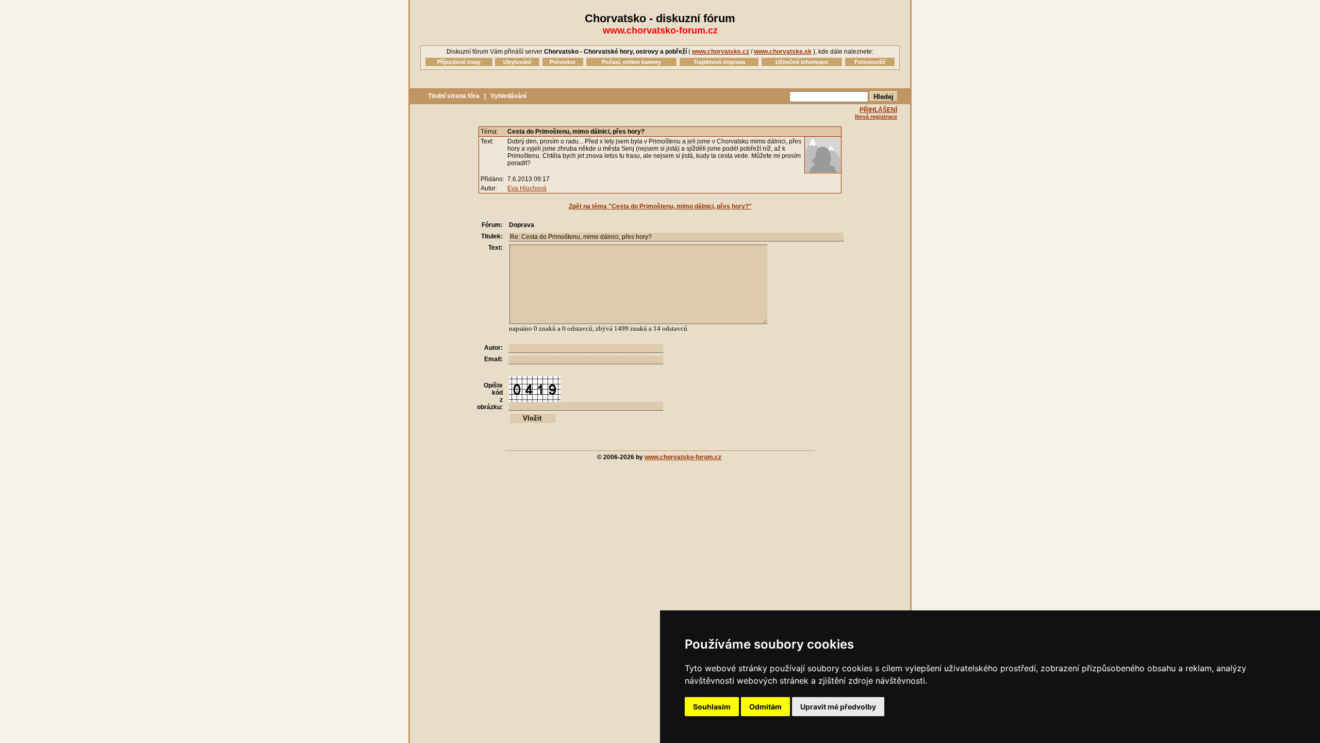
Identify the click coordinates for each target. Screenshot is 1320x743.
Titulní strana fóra (454, 96)
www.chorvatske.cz (720, 51)
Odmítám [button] (765, 706)
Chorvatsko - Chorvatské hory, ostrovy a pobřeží (615, 51)
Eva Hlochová (527, 188)
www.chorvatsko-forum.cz (660, 30)
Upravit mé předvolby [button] (838, 706)
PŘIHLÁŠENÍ (878, 110)
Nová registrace (876, 117)
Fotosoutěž (870, 62)
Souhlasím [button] (712, 706)
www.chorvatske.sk (783, 51)
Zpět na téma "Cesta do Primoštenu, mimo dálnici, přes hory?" (660, 206)
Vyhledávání (508, 96)
